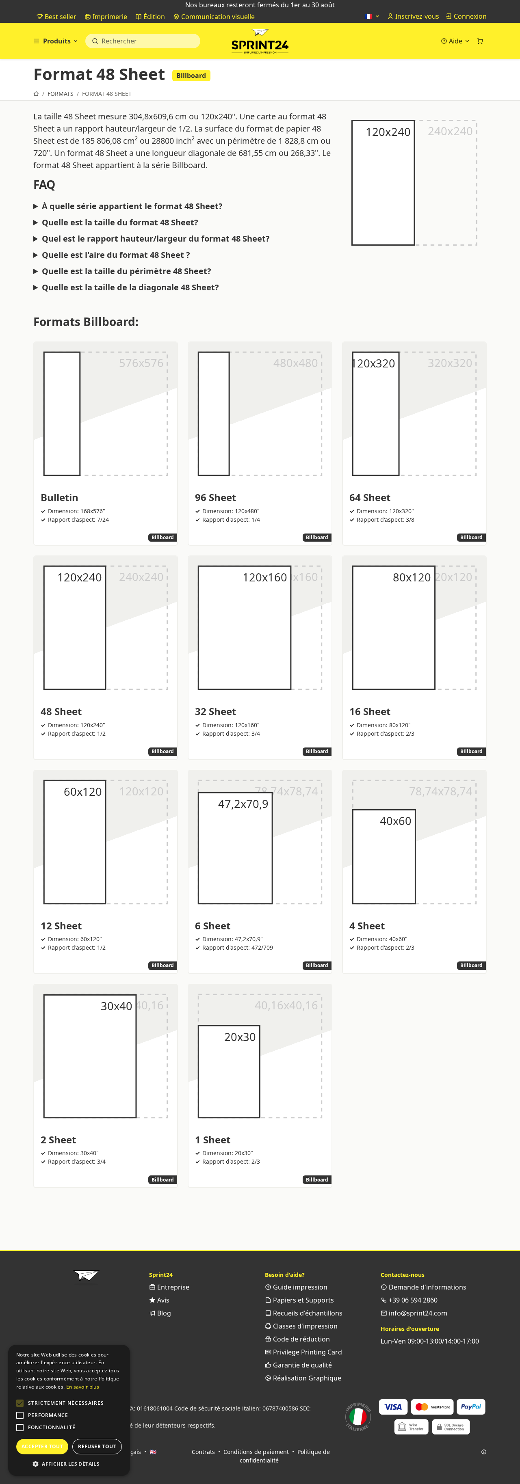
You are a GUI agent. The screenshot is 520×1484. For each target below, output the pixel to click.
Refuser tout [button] (97, 1446)
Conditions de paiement (256, 1452)
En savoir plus (82, 1386)
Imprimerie (109, 16)
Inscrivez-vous (416, 16)
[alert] (69, 1410)
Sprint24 (260, 43)
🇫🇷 (369, 16)
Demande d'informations (426, 1287)
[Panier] (480, 41)
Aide (455, 41)
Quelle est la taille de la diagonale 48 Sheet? (130, 287)
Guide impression (299, 1287)
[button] (20, 1403)
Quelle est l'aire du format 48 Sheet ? (116, 255)
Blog (163, 1313)
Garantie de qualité (301, 1365)
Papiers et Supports (302, 1300)
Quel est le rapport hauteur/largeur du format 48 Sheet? (156, 239)
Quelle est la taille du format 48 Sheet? (120, 222)
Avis (162, 1300)
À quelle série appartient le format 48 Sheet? (132, 206)
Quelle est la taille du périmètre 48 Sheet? (126, 271)
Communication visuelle (217, 16)
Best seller (59, 16)
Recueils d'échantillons (306, 1313)
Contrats (203, 1452)
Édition (153, 16)
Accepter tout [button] (42, 1446)
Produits (56, 41)
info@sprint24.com (417, 1313)
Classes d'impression (304, 1326)
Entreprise (172, 1287)
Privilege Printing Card (306, 1352)
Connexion (469, 16)
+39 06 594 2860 (412, 1300)
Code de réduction (300, 1339)
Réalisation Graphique (306, 1378)
